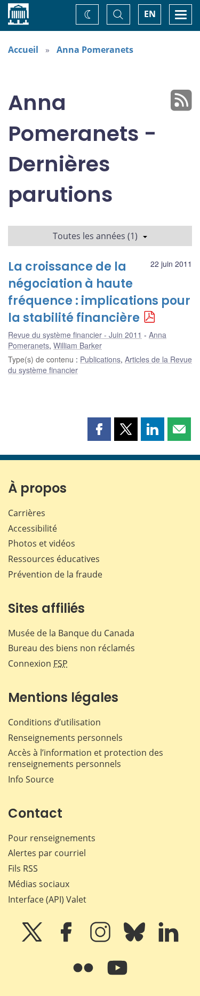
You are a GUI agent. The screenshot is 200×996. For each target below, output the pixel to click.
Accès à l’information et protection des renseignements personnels (85, 758)
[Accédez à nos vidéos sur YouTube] (117, 975)
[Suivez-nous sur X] (33, 939)
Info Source (31, 779)
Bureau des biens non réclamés (71, 648)
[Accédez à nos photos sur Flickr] (84, 975)
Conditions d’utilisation (54, 722)
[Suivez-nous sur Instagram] (101, 939)
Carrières (26, 513)
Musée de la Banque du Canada (71, 633)
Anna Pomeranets (95, 50)
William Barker (77, 345)
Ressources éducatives (54, 559)
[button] (99, 429)
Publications (100, 359)
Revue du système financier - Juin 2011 (75, 334)
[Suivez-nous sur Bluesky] (135, 939)
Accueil (23, 50)
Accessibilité (32, 528)
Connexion (38, 663)
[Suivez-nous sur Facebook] (67, 939)
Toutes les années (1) (95, 236)
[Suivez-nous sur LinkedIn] (169, 939)
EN (150, 14)
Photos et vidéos (41, 543)
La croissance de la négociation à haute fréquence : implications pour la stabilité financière (99, 292)
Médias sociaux (38, 884)
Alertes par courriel (47, 853)
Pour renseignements (51, 838)
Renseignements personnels (65, 738)
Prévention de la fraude (55, 574)
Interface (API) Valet (47, 899)
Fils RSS (23, 868)
